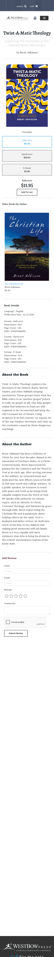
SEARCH (20, 6)
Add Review (9, 558)
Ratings (8, 589)
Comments (9, 603)
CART (32, 6)
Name (7, 565)
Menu (44, 18)
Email (7, 577)
